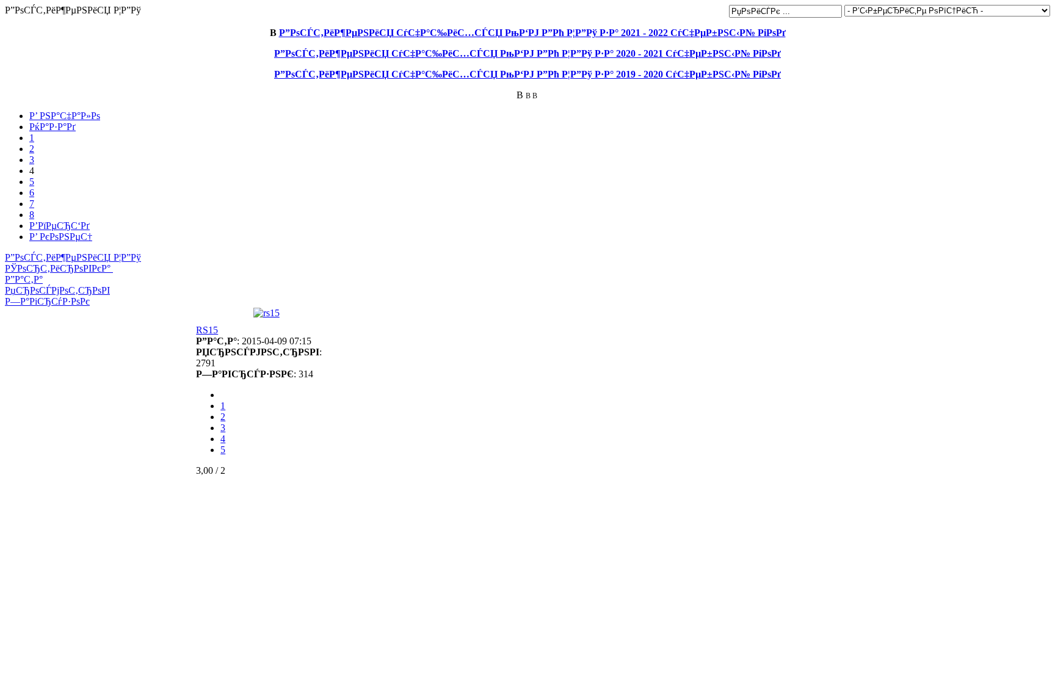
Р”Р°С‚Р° (24, 279)
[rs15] (266, 313)
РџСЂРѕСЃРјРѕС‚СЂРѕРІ (57, 290)
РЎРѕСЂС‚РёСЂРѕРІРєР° (59, 268)
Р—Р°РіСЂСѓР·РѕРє (47, 301)
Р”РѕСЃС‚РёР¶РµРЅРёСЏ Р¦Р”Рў (73, 257)
